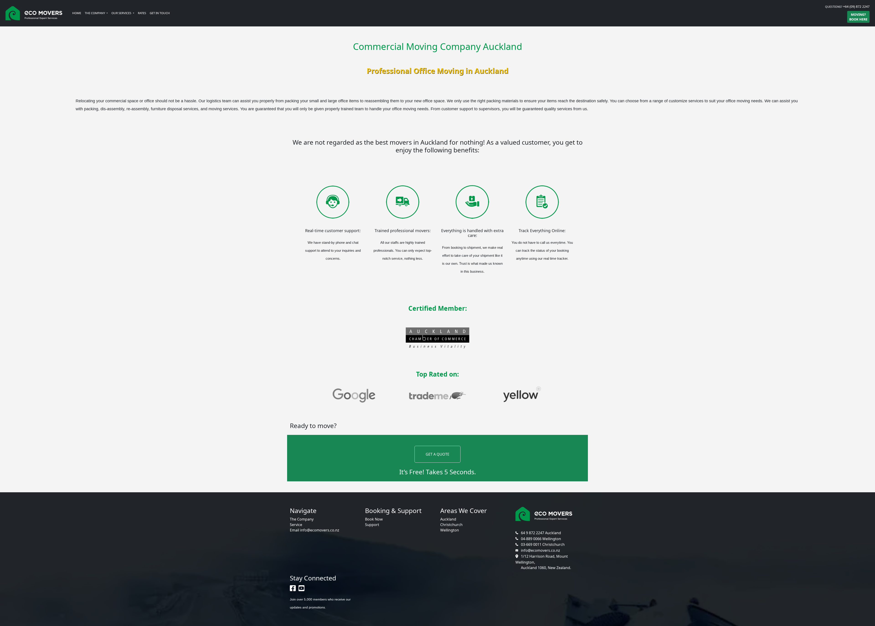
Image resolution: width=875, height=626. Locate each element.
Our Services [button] (121, 13)
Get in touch (160, 13)
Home (76, 13)
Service (296, 524)
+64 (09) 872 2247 (856, 6)
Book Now (374, 519)
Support (372, 524)
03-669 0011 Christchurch (543, 544)
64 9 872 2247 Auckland (541, 532)
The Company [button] (95, 13)
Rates (142, 13)
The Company (302, 519)
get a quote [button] (437, 454)
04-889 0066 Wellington (540, 538)
